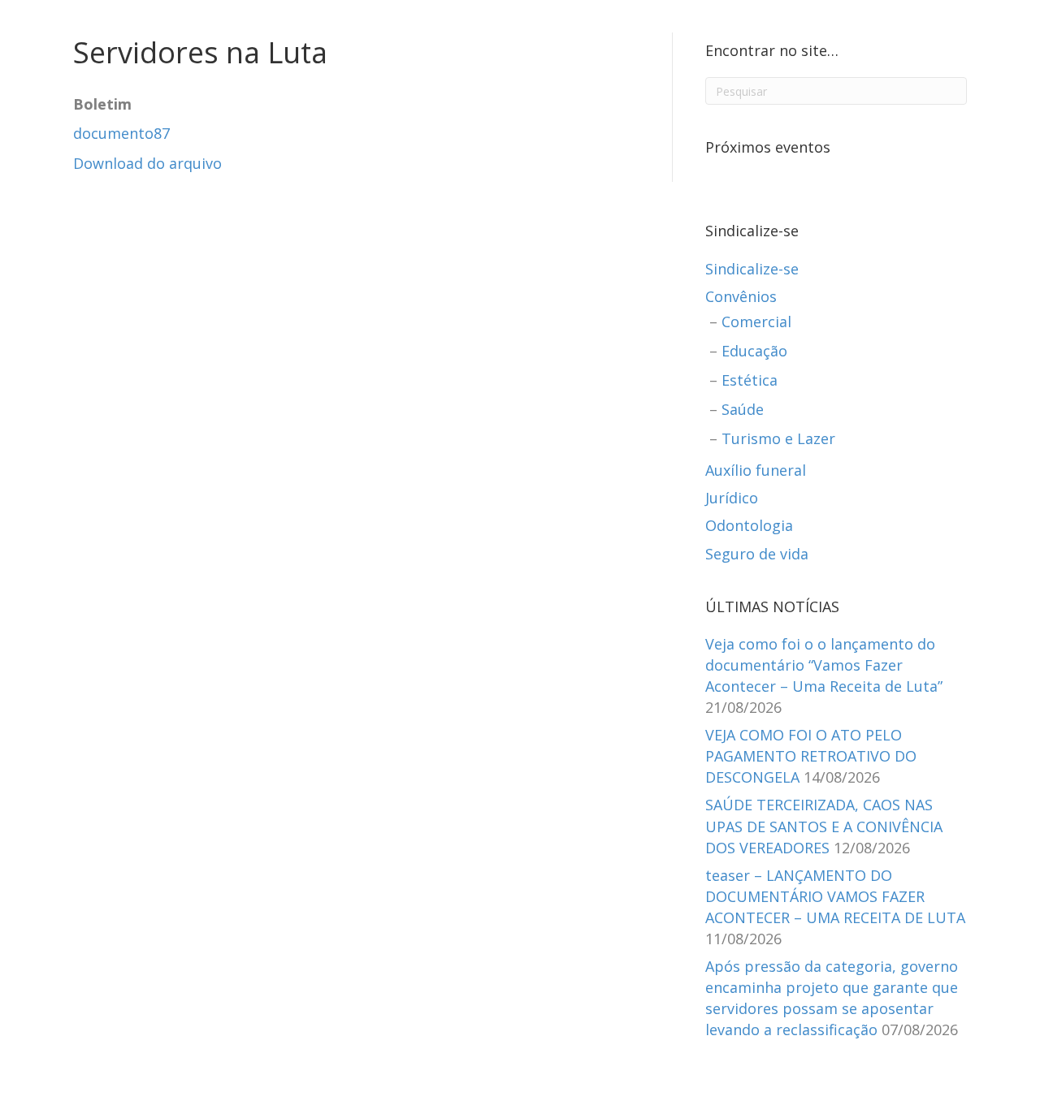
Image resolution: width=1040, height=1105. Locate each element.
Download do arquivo (147, 163)
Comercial (756, 321)
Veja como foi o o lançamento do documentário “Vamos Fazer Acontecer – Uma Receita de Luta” (823, 665)
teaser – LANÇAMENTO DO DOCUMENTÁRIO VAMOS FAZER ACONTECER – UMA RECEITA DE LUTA (835, 896)
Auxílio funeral (755, 470)
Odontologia (749, 525)
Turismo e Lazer (778, 438)
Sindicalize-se (752, 268)
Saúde (743, 409)
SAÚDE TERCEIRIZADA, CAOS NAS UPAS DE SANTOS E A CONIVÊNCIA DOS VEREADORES (823, 826)
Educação (754, 350)
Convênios (741, 296)
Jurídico (731, 497)
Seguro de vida (756, 553)
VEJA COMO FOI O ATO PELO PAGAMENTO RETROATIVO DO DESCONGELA (810, 756)
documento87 (121, 133)
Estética (750, 380)
